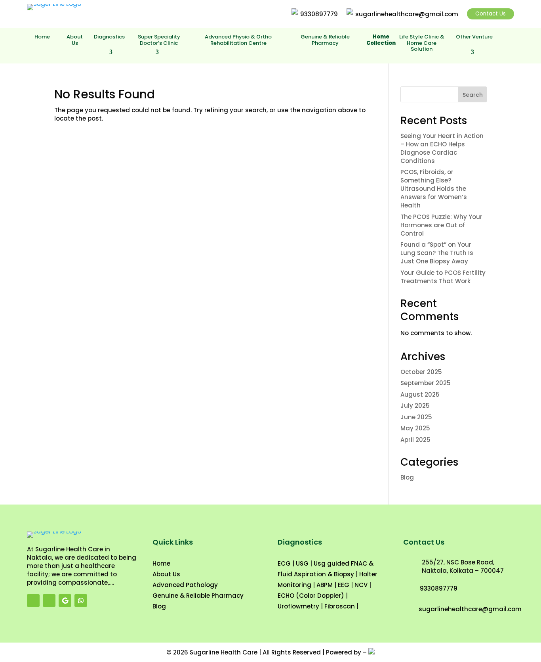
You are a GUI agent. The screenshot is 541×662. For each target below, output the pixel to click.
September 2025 (425, 383)
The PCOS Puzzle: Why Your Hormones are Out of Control (441, 225)
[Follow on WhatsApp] (80, 600)
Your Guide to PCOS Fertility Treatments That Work (443, 277)
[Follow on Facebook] (33, 600)
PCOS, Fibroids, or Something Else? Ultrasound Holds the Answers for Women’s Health (433, 188)
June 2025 (416, 417)
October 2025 (421, 372)
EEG (343, 585)
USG (302, 563)
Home (42, 37)
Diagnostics (109, 37)
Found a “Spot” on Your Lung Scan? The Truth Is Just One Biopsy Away (436, 252)
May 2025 (415, 428)
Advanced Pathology (185, 585)
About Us (75, 40)
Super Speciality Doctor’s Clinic (159, 40)
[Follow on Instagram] (49, 600)
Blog (407, 477)
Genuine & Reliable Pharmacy (325, 40)
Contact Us (490, 13)
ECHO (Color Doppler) (311, 595)
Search (473, 95)
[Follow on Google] (65, 600)
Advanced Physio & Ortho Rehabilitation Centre (238, 40)
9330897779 (319, 14)
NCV (361, 585)
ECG (284, 563)
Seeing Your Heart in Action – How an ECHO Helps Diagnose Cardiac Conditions (442, 148)
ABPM (324, 585)
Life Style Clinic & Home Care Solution (421, 43)
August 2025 (420, 394)
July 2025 (415, 405)
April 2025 (415, 440)
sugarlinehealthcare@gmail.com (406, 14)
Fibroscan (339, 606)
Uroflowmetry (298, 606)
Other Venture (474, 37)
